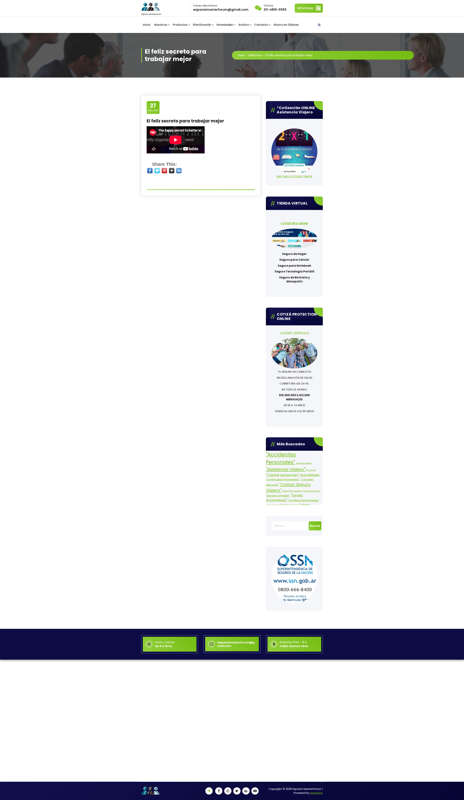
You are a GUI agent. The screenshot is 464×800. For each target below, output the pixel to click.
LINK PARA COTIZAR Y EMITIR (294, 176)
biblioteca (255, 55)
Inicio (146, 25)
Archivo (243, 25)
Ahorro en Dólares (286, 25)
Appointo (316, 793)
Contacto (261, 25)
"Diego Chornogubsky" (292, 491)
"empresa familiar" (312, 491)
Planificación (202, 25)
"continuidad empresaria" (283, 479)
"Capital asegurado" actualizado (293, 475)
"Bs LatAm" (311, 470)
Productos (180, 25)
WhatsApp (305, 8)
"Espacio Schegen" (278, 495)
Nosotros (160, 25)
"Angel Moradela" (303, 463)
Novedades (225, 25)
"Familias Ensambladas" (303, 500)
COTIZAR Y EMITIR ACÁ (294, 333)
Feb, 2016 (153, 107)
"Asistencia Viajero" (285, 469)
